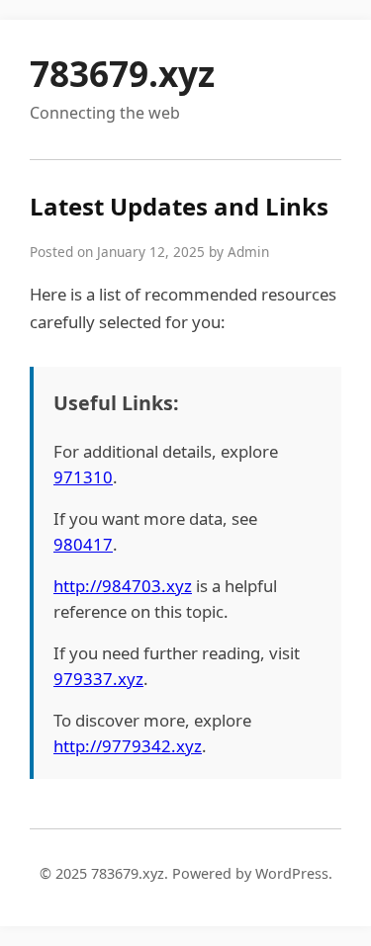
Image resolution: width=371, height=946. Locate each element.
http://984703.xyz (122, 585)
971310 (83, 477)
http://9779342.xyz (127, 745)
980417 (83, 544)
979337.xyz (98, 678)
